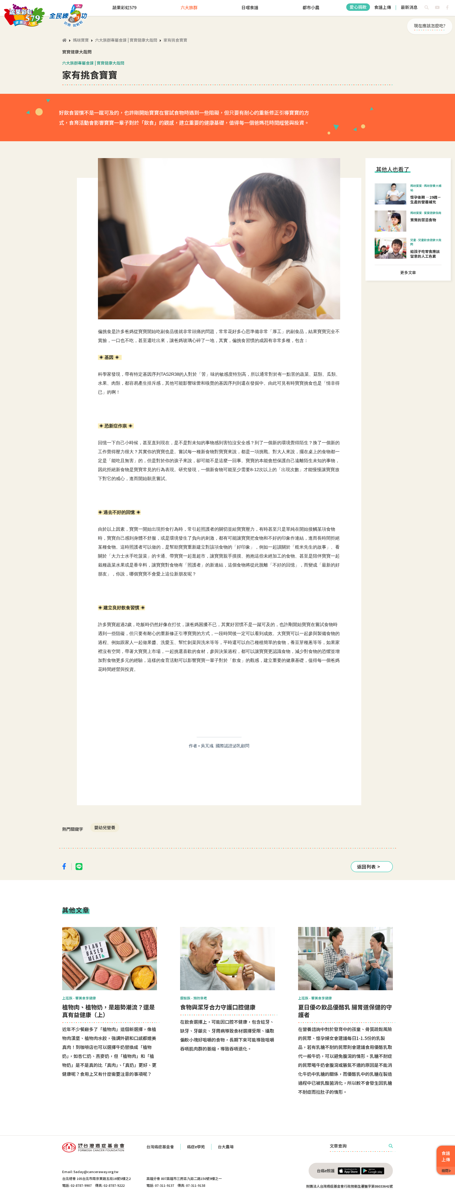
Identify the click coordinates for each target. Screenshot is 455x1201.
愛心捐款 (358, 7)
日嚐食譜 (249, 7)
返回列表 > (368, 866)
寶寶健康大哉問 (77, 51)
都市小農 (311, 7)
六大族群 (189, 7)
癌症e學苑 (196, 1146)
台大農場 (226, 1146)
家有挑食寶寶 (175, 40)
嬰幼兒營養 (104, 827)
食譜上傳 (382, 7)
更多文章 (408, 272)
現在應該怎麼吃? (430, 25)
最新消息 (409, 7)
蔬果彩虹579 (124, 7)
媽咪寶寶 (81, 40)
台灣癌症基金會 (160, 1146)
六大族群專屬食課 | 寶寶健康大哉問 (126, 40)
